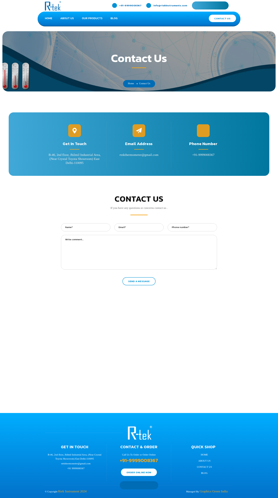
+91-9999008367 (139, 460)
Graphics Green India (214, 491)
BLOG (114, 18)
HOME (48, 18)
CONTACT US (222, 18)
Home (131, 83)
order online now (138, 472)
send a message (139, 281)
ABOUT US (67, 18)
